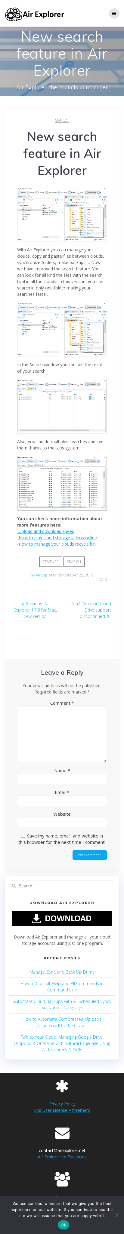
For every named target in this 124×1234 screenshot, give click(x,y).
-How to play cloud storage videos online (57, 537)
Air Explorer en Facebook (62, 1157)
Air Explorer (46, 575)
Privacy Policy (62, 1104)
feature (51, 561)
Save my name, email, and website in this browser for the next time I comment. (62, 839)
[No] (116, 1215)
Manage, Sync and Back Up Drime (62, 972)
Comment (62, 703)
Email (62, 792)
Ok (63, 1225)
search (74, 561)
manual (62, 120)
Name (62, 770)
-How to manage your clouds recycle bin (56, 544)
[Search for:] (62, 885)
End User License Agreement (62, 1110)
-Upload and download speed (45, 531)
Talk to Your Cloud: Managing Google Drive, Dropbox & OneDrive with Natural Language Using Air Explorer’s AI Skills (62, 1043)
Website (62, 814)
